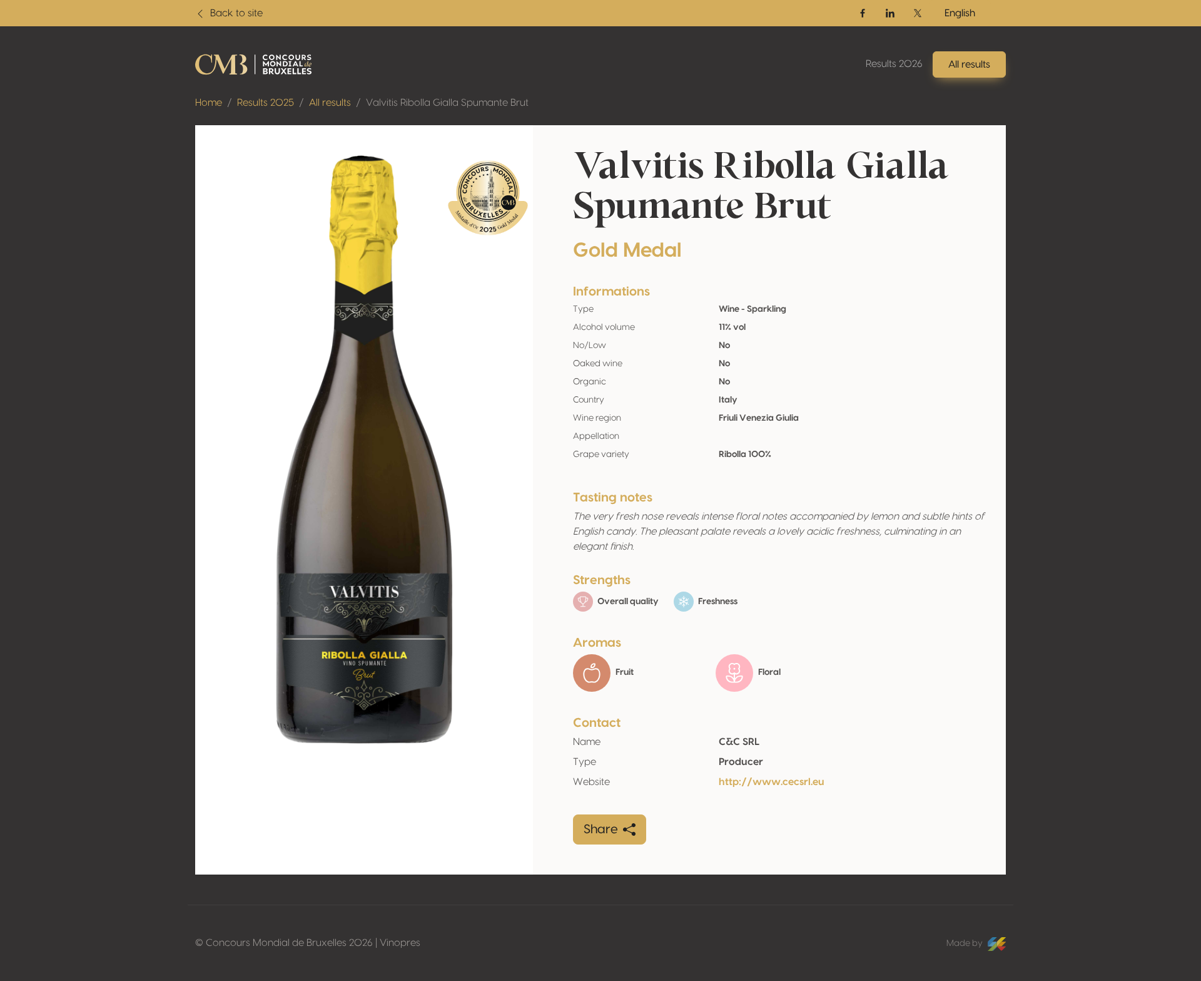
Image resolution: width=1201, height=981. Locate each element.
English (960, 13)
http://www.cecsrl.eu (771, 782)
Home (208, 103)
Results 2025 (265, 103)
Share (601, 829)
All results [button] (969, 64)
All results (330, 103)
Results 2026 (894, 64)
